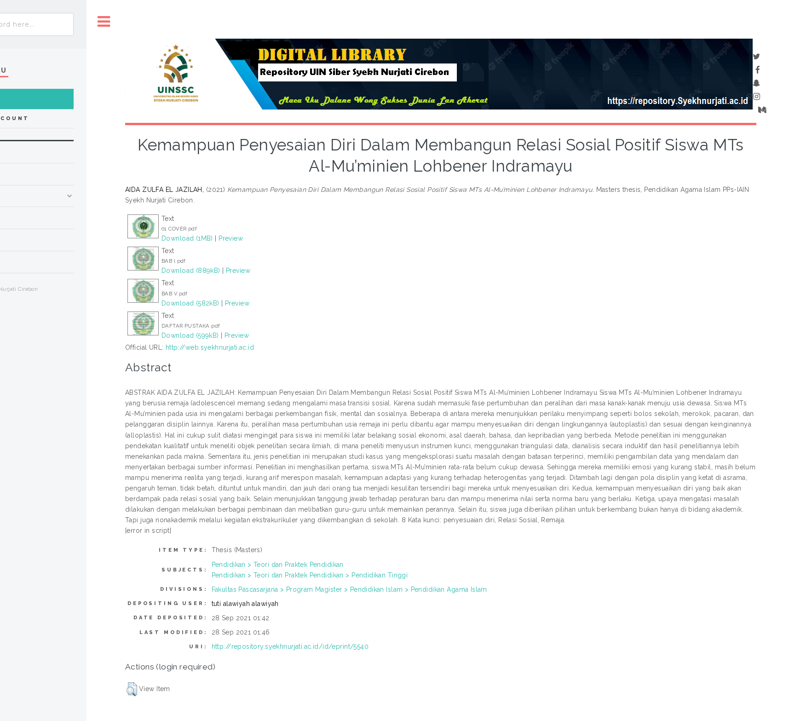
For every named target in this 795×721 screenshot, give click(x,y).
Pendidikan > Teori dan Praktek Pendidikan (278, 564)
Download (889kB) (190, 270)
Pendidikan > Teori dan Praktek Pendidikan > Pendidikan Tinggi (310, 575)
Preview (231, 238)
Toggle (103, 22)
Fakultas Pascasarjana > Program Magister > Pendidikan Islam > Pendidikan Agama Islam (349, 589)
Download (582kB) (190, 303)
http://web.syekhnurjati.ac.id (210, 347)
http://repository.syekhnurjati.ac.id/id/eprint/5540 (290, 646)
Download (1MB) (187, 238)
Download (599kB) (190, 335)
